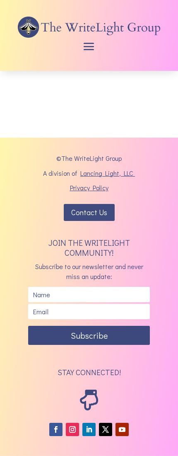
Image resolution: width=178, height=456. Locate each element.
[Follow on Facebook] (56, 429)
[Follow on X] (105, 429)
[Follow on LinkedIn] (89, 429)
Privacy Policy (89, 187)
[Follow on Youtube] (122, 429)
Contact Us (89, 212)
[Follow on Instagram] (72, 429)
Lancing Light (99, 173)
